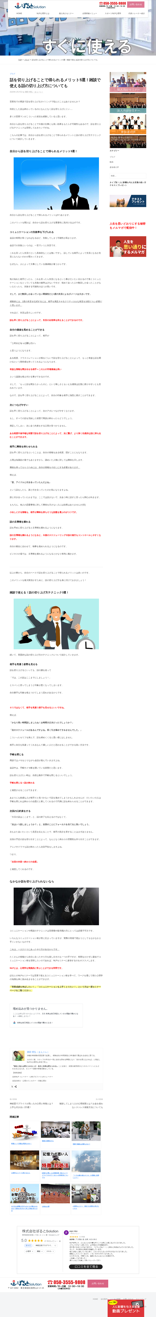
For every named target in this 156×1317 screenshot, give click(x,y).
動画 (111, 162)
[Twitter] (12, 1087)
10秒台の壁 (45, 1206)
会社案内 (104, 1299)
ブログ (26, 60)
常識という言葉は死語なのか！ (21, 1143)
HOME (19, 13)
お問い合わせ (136, 4)
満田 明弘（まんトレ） (34, 92)
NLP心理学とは (43, 13)
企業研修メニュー (89, 13)
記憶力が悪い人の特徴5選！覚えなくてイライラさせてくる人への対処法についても (55, 1175)
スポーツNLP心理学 (113, 13)
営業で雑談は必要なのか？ (81, 1144)
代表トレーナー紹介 (136, 13)
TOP (20, 60)
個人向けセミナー (66, 13)
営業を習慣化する (48, 1141)
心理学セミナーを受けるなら (20, 1173)
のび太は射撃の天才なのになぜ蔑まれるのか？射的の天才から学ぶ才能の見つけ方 (24, 1209)
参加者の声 (114, 167)
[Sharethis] (16, 1087)
